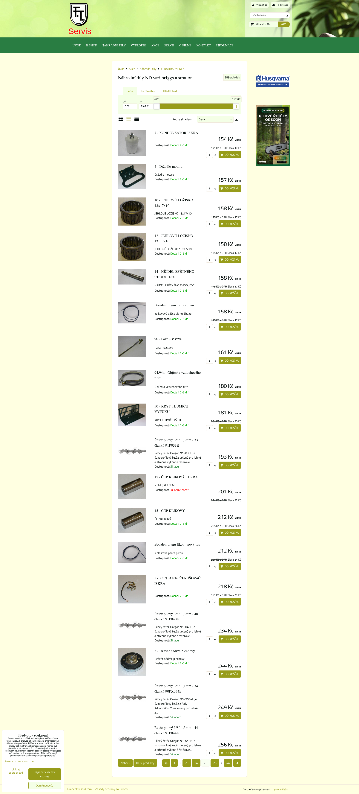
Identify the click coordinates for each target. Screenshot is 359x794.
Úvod (77, 45)
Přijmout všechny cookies (44, 774)
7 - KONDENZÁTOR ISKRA (176, 132)
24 (196, 763)
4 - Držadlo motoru (168, 166)
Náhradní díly (114, 45)
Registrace (282, 5)
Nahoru (125, 763)
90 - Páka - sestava (168, 338)
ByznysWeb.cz (281, 789)
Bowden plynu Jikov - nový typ (177, 544)
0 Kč (283, 24)
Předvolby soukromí (79, 789)
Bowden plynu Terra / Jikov (174, 305)
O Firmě (185, 45)
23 (186, 763)
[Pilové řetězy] (273, 164)
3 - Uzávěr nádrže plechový (174, 650)
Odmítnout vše (44, 785)
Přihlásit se (261, 5)
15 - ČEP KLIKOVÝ (169, 510)
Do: (140, 101)
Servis (79, 31)
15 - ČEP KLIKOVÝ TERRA (176, 476)
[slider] (156, 106)
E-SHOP (91, 45)
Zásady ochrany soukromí (111, 789)
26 (215, 763)
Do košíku (231, 154)
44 (228, 763)
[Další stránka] (237, 763)
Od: (124, 101)
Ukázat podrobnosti (16, 771)
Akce (155, 45)
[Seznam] (129, 121)
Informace (225, 45)
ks (214, 155)
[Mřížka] (121, 121)
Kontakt (203, 45)
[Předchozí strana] (166, 763)
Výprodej (138, 45)
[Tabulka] (137, 121)
